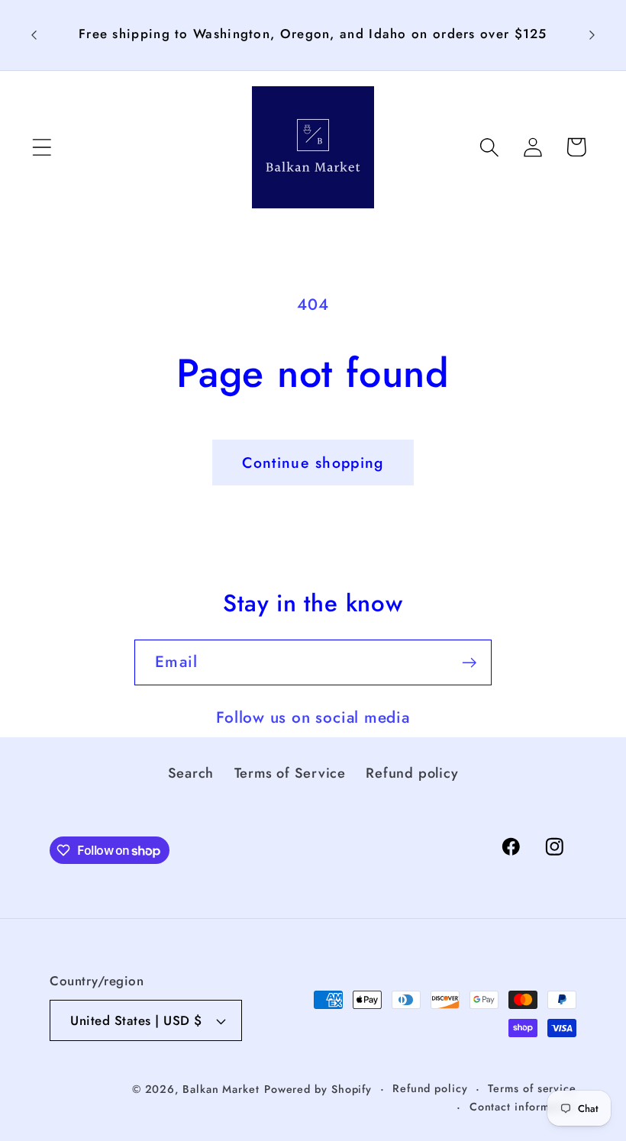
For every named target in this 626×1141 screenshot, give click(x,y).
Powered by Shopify (318, 1089)
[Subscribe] (469, 663)
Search (191, 773)
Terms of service (532, 1088)
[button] (41, 147)
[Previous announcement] (33, 35)
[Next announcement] (592, 35)
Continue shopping (312, 462)
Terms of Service (290, 773)
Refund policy (412, 773)
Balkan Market (221, 1089)
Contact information (523, 1106)
